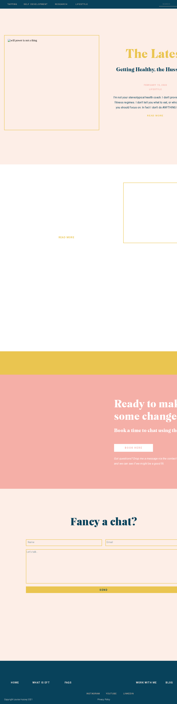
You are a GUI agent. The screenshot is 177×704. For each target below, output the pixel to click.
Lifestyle (155, 89)
